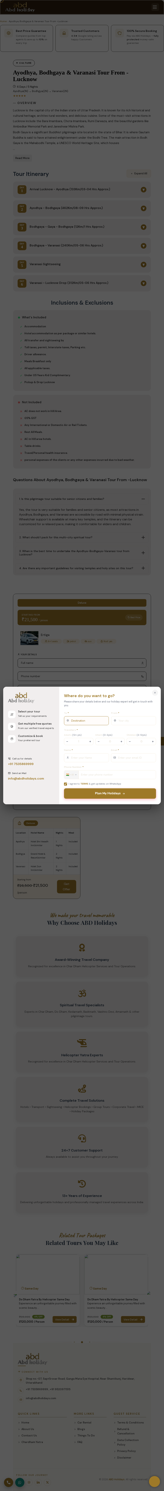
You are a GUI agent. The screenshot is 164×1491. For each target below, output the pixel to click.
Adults (73, 735)
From (115, 713)
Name (68, 750)
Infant (103, 735)
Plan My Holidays (108, 793)
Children (137, 735)
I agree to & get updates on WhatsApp (95, 783)
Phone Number (74, 767)
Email (115, 750)
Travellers (71, 730)
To (66, 713)
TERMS (84, 783)
